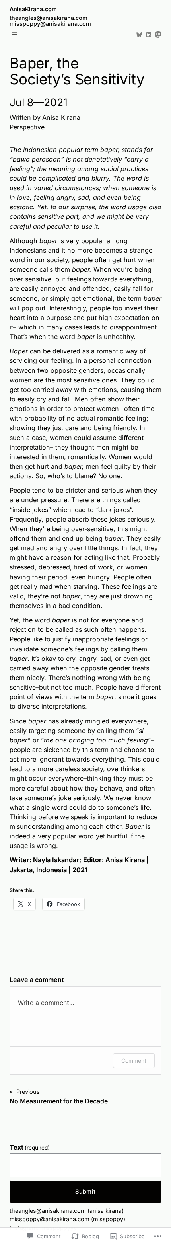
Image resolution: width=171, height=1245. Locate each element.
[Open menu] (14, 34)
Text (30, 1147)
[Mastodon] (158, 34)
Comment (133, 1060)
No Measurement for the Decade (59, 1101)
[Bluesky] (139, 34)
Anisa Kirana (61, 117)
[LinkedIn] (149, 34)
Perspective (27, 127)
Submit (85, 1191)
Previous (28, 1091)
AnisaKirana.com (33, 9)
